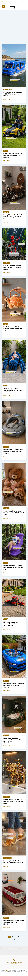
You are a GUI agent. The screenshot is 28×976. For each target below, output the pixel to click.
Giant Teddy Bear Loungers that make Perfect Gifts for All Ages (13, 512)
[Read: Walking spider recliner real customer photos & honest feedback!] (14, 361)
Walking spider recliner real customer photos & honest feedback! (12, 390)
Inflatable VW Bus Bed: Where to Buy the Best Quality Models (13, 922)
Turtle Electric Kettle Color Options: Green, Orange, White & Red (13, 328)
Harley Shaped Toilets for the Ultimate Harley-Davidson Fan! (13, 216)
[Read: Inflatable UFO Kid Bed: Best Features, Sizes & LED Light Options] (14, 422)
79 (18, 937)
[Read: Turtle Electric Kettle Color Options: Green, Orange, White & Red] (14, 300)
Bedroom (6, 446)
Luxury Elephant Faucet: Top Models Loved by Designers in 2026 (13, 801)
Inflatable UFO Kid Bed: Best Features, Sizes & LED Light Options (13, 451)
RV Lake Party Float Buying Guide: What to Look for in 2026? (12, 94)
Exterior (6, 150)
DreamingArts (8, 970)
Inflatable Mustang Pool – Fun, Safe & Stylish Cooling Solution (13, 685)
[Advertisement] (14, 24)
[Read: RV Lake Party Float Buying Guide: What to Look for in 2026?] (14, 65)
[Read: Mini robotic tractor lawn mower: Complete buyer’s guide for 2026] (14, 597)
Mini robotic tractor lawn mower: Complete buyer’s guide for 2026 (12, 623)
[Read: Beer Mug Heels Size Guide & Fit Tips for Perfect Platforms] (14, 834)
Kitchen (6, 324)
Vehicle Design (7, 89)
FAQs (14, 960)
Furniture (6, 508)
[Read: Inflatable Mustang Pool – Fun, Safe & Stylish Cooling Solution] (14, 656)
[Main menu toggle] (3, 7)
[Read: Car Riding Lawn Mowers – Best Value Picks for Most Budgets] (14, 126)
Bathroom (6, 212)
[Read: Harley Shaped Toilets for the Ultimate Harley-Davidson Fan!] (14, 188)
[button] (2, 2)
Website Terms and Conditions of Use (14, 962)
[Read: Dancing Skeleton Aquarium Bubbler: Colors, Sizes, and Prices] (14, 244)
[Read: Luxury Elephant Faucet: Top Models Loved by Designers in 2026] (14, 772)
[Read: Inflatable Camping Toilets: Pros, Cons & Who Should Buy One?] (14, 542)
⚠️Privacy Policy (14, 963)
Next (14, 939)
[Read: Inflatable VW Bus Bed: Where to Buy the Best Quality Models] (14, 893)
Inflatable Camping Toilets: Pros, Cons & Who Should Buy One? (13, 567)
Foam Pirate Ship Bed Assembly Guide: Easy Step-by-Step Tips (13, 740)
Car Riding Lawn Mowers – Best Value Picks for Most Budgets (12, 155)
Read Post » (6, 99)
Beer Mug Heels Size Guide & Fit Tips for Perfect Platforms (13, 861)
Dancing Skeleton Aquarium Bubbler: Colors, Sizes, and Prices (12, 267)
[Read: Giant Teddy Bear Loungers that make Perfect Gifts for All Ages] (14, 484)
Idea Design (6, 262)
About (14, 959)
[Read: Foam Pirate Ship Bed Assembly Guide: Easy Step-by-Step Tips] (14, 714)
